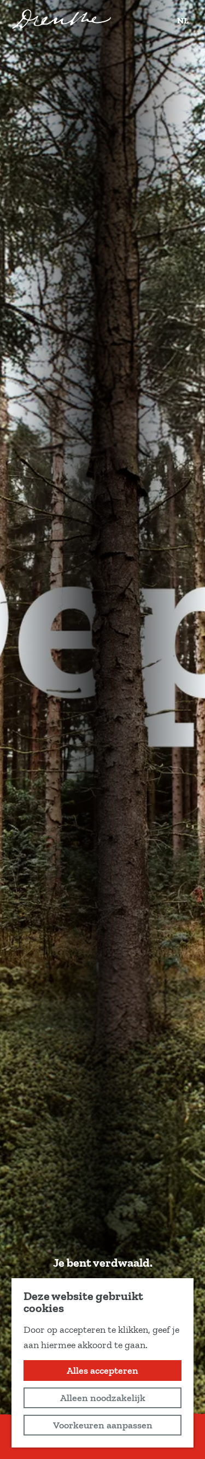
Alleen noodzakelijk (102, 1398)
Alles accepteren (102, 1371)
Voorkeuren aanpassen (103, 1425)
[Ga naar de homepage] (61, 19)
